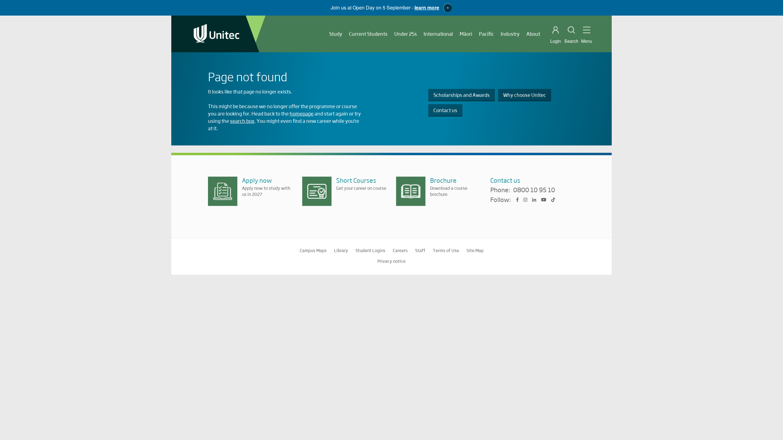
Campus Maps (313, 250)
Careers (400, 250)
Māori (466, 33)
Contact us (445, 110)
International (438, 33)
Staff (420, 250)
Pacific (486, 33)
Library (341, 250)
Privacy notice (391, 261)
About (533, 33)
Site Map (475, 250)
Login (555, 41)
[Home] (216, 34)
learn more (426, 7)
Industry (510, 33)
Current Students (368, 33)
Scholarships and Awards (461, 94)
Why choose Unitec (524, 94)
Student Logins (370, 250)
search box (242, 120)
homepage (302, 113)
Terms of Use (446, 250)
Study (335, 33)
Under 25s (405, 33)
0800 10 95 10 (534, 190)
